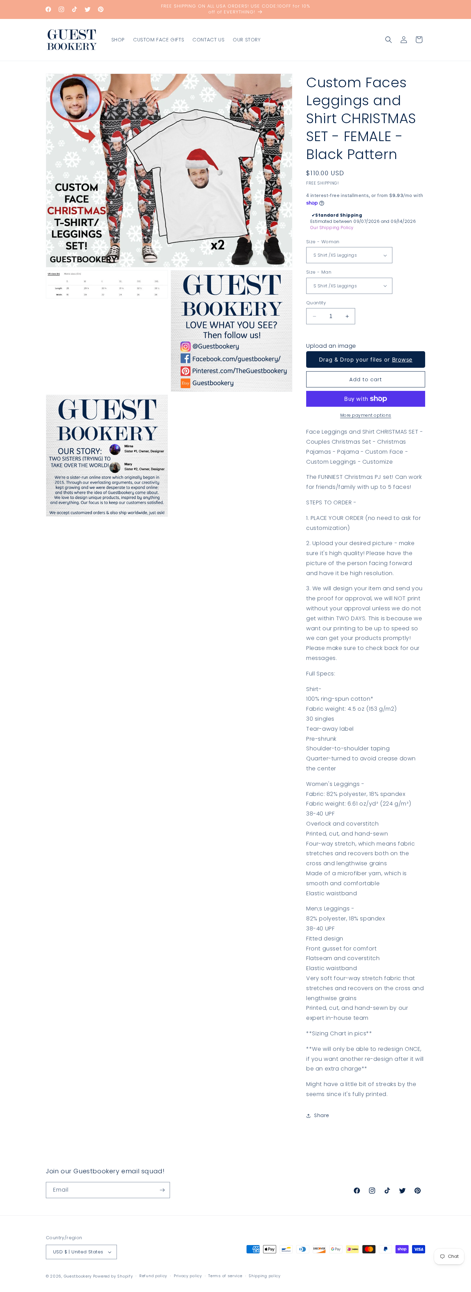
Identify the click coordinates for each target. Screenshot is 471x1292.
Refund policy (153, 1276)
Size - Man (318, 272)
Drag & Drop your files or (365, 359)
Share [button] (321, 1115)
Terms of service (225, 1276)
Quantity (316, 302)
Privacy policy (188, 1276)
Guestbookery (78, 1276)
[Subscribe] (162, 1190)
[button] (388, 39)
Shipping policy (265, 1276)
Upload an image (331, 346)
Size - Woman (323, 241)
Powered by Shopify (113, 1276)
